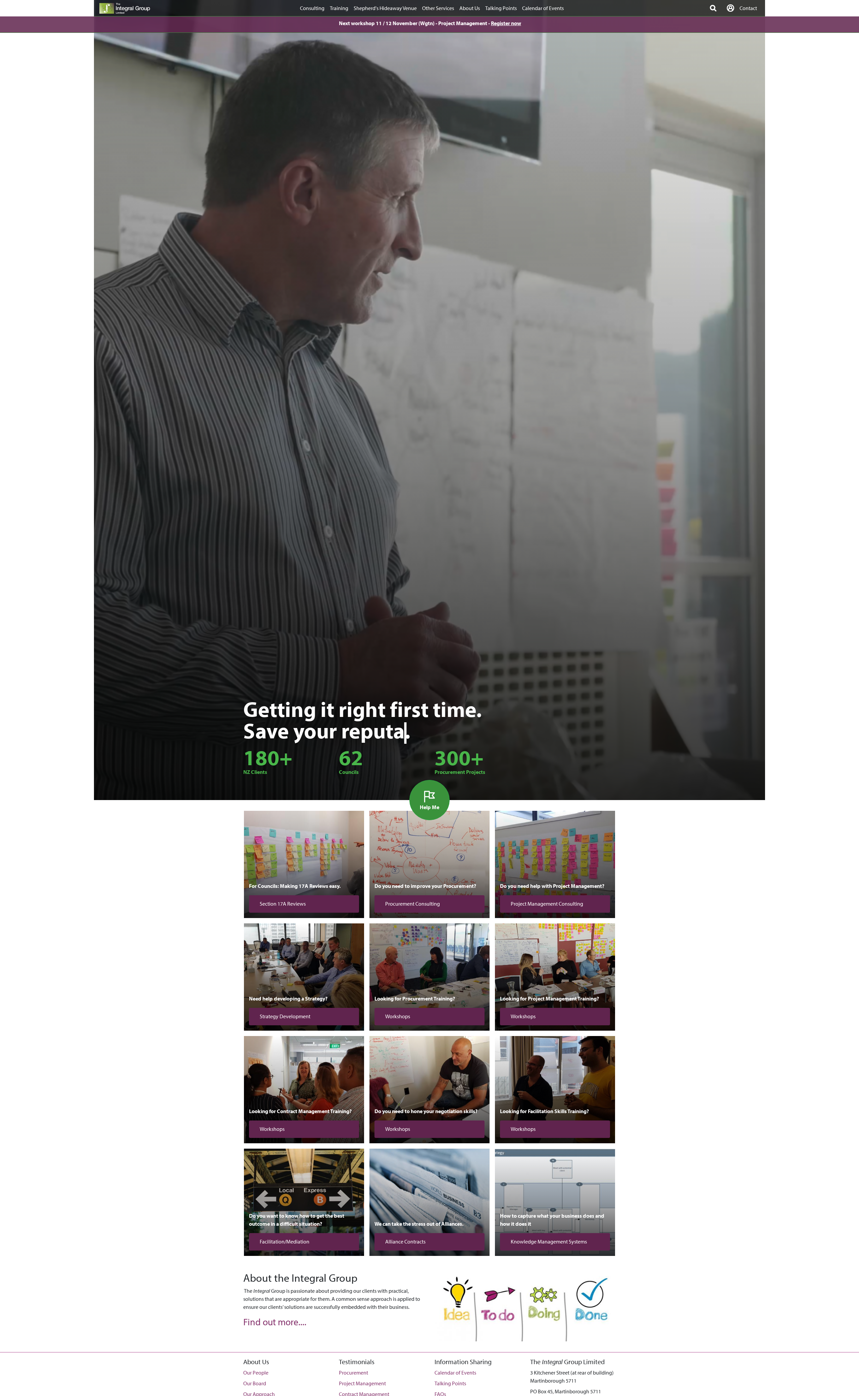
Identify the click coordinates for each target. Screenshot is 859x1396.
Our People (255, 1372)
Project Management (362, 1383)
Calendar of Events (543, 8)
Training (339, 8)
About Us (469, 8)
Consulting (312, 8)
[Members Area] (730, 8)
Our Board (254, 1383)
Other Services (438, 8)
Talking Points (501, 8)
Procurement (353, 1372)
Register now (506, 23)
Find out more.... (274, 1322)
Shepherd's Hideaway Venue (385, 8)
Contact (748, 8)
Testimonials (356, 1361)
